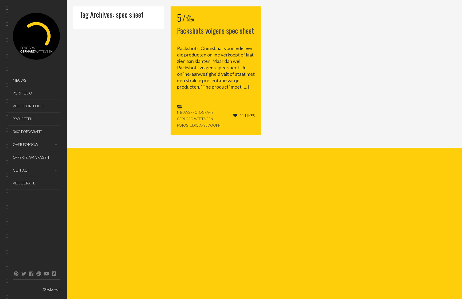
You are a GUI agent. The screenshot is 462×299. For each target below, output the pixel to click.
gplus (38, 274)
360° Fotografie (27, 132)
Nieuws (19, 80)
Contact (21, 170)
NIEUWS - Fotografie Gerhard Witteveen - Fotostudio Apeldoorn (199, 118)
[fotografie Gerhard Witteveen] (36, 37)
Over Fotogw (25, 144)
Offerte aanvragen (31, 157)
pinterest (16, 274)
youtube (46, 274)
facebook (31, 274)
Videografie (24, 183)
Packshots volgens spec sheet (215, 30)
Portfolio (22, 93)
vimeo (53, 274)
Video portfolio (28, 106)
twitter (23, 274)
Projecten (23, 119)
